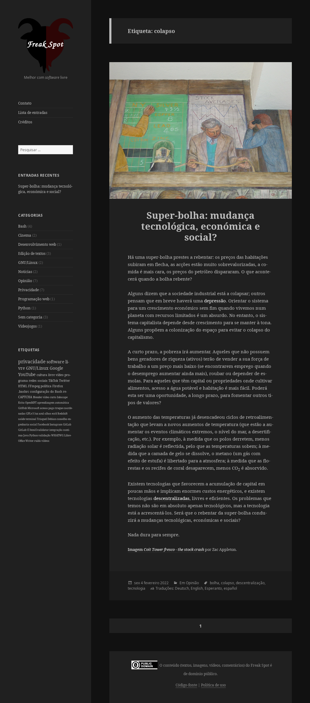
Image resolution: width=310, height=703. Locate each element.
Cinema (24, 235)
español (230, 588)
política (46, 386)
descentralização (250, 582)
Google (56, 368)
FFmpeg (34, 386)
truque (59, 408)
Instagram (56, 424)
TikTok (53, 380)
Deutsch (182, 588)
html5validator (39, 429)
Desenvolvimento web (37, 244)
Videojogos (27, 326)
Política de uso (213, 685)
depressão (215, 301)
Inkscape (62, 397)
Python (24, 308)
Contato (24, 103)
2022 (164, 582)
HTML (23, 386)
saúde (22, 419)
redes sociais (38, 380)
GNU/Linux (28, 262)
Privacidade (28, 289)
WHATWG (57, 435)
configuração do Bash (46, 391)
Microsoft (34, 408)
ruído (37, 440)
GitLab (67, 424)
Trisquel (42, 419)
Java (26, 435)
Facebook (44, 424)
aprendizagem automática (53, 402)
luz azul (40, 413)
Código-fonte (186, 685)
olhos (48, 413)
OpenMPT (31, 402)
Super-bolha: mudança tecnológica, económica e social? (45, 189)
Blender (38, 397)
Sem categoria (30, 317)
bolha (214, 582)
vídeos (45, 440)
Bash (22, 226)
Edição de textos (31, 253)
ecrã (55, 413)
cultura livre (46, 375)
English (197, 588)
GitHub (23, 408)
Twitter (64, 380)
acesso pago (47, 408)
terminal (31, 419)
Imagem (166, 549)
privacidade (32, 361)
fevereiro (151, 582)
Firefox (57, 386)
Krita (21, 402)
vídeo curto (50, 397)
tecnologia (136, 588)
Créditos (25, 122)
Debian (52, 419)
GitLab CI (24, 429)
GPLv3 (30, 413)
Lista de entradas (32, 112)
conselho (62, 419)
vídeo (60, 375)
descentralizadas (171, 498)
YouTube (27, 374)
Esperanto (213, 588)
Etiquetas (28, 349)
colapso (227, 582)
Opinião (25, 280)
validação (44, 435)
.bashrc (24, 391)
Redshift (63, 413)
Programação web (33, 299)
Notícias (25, 271)
